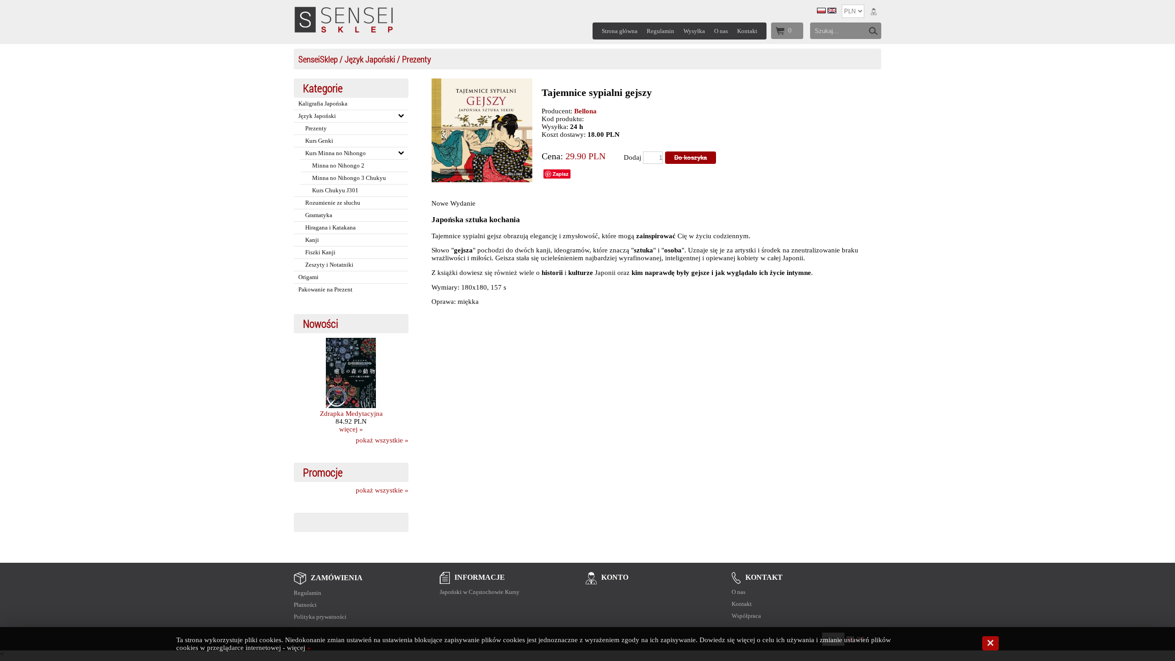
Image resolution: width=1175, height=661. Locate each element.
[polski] (821, 11)
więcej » (351, 429)
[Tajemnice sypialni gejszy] (481, 180)
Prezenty (416, 59)
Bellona (585, 111)
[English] (832, 11)
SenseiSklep (318, 59)
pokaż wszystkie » (382, 440)
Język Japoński (370, 59)
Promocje (323, 472)
